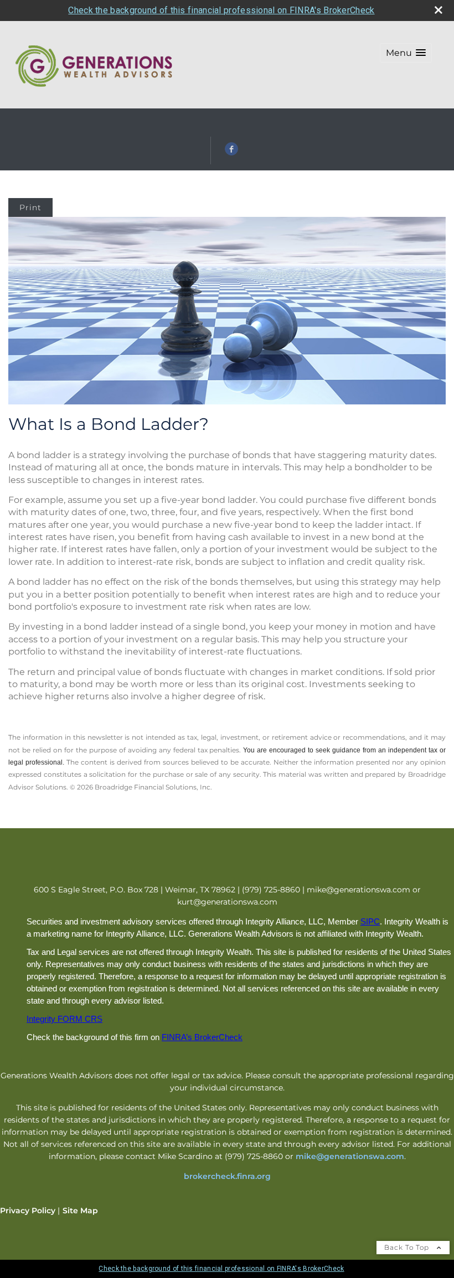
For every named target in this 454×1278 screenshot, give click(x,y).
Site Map (80, 1210)
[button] (406, 53)
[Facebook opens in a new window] (231, 153)
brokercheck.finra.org (227, 1176)
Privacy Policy (27, 1210)
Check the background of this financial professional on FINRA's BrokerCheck (221, 10)
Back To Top (407, 1247)
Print (30, 207)
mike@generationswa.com (350, 1156)
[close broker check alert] (438, 10)
